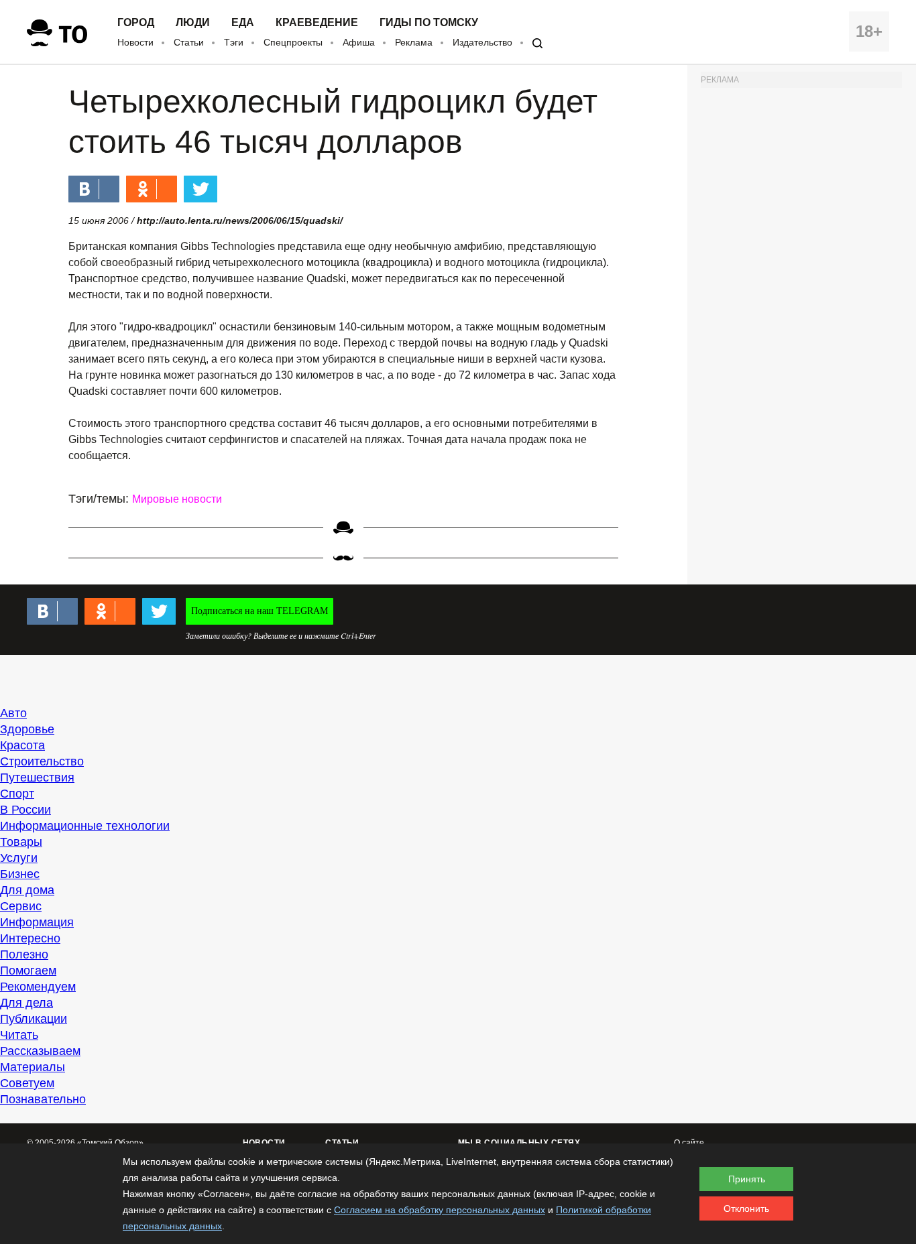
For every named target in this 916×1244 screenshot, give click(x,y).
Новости (135, 42)
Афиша (359, 42)
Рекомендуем (38, 986)
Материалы (32, 1067)
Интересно (30, 938)
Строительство (42, 761)
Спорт (17, 793)
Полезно (24, 954)
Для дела (26, 1002)
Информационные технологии (85, 825)
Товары (21, 842)
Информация (37, 922)
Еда (242, 22)
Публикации (33, 1018)
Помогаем (28, 970)
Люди (193, 22)
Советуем (27, 1083)
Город (135, 22)
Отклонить (746, 1208)
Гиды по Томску (429, 22)
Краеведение (317, 22)
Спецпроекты (293, 42)
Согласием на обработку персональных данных (439, 1209)
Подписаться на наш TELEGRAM (259, 611)
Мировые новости (177, 499)
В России (25, 809)
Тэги (233, 42)
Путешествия (37, 777)
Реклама (414, 42)
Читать (19, 1035)
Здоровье (27, 729)
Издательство (482, 42)
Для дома (27, 890)
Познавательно (43, 1099)
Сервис (21, 906)
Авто (13, 713)
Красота (22, 745)
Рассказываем (40, 1051)
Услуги (19, 858)
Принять (746, 1179)
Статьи (189, 42)
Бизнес (20, 874)
